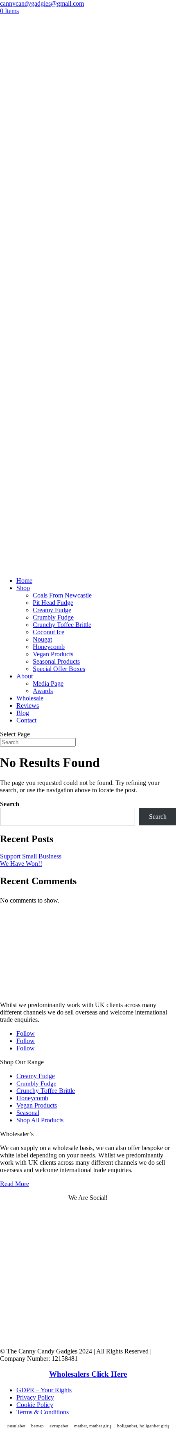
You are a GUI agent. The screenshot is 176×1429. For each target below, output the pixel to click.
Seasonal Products (56, 661)
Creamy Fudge (52, 609)
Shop (23, 587)
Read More (14, 1183)
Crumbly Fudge (53, 617)
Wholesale (29, 698)
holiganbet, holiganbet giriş (143, 1425)
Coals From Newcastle (62, 595)
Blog (22, 712)
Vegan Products (53, 654)
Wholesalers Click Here (88, 1374)
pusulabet (16, 1425)
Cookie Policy (34, 1404)
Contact (26, 720)
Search (9, 803)
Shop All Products (39, 1120)
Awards (43, 690)
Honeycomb (49, 646)
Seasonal (27, 1112)
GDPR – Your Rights (44, 1390)
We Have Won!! (21, 863)
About (24, 676)
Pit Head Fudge (53, 602)
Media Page (48, 683)
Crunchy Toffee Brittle (62, 624)
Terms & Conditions (42, 1412)
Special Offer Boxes (59, 668)
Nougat (42, 639)
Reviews (27, 705)
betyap (37, 1425)
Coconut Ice (48, 632)
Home (24, 580)
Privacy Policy (35, 1397)
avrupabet (59, 1425)
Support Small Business (30, 856)
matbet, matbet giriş (92, 1425)
